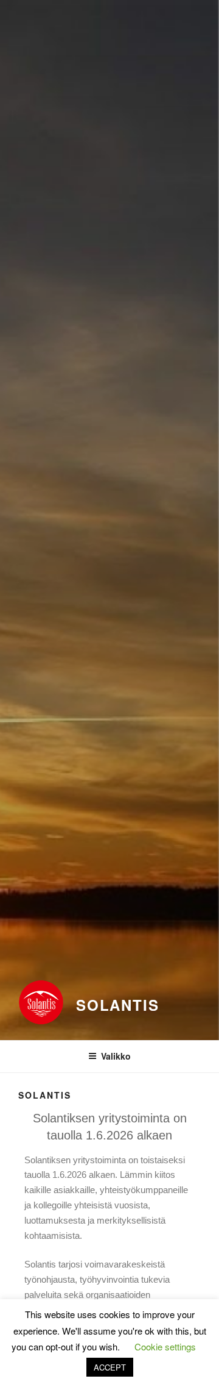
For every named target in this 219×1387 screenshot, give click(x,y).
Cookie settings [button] (165, 1346)
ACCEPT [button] (110, 1367)
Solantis (117, 1004)
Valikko (116, 1056)
